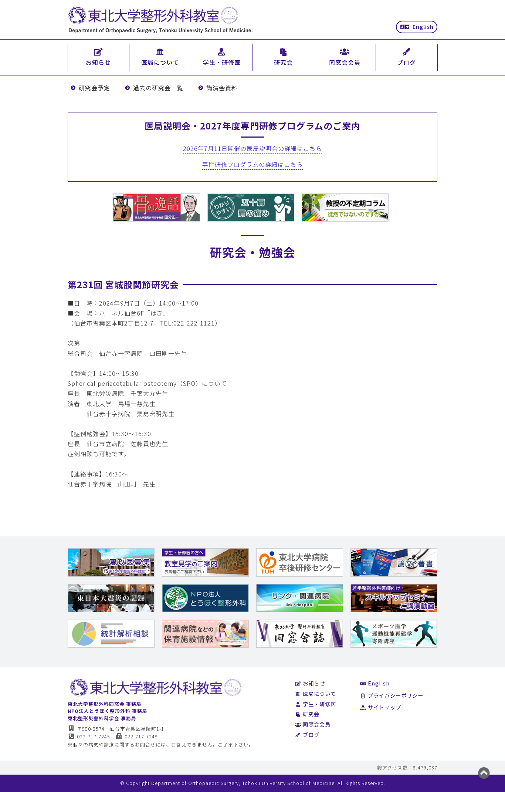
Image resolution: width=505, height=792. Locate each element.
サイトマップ (384, 707)
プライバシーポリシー (395, 695)
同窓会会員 (317, 724)
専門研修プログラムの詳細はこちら (252, 164)
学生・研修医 (319, 704)
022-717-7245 (93, 736)
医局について (319, 693)
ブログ (311, 734)
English (423, 26)
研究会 (311, 714)
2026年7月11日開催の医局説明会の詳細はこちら (252, 148)
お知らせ (314, 683)
